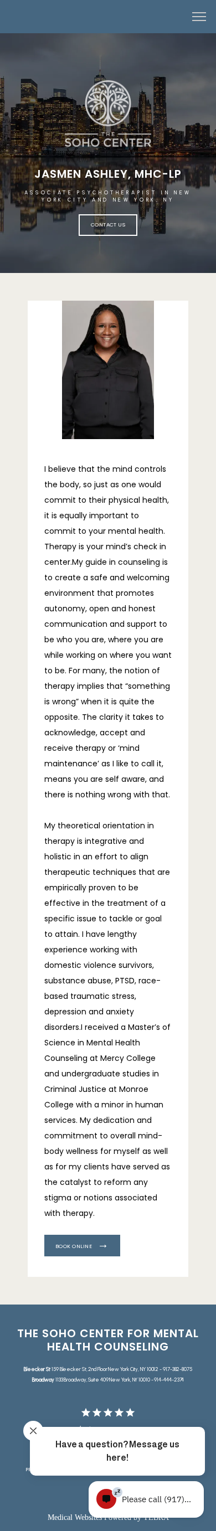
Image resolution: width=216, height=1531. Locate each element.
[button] (199, 18)
